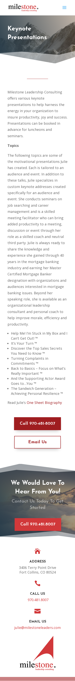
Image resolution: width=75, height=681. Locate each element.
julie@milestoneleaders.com (37, 627)
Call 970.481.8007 (37, 524)
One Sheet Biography (44, 402)
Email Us (37, 442)
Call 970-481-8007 (37, 423)
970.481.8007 (38, 599)
